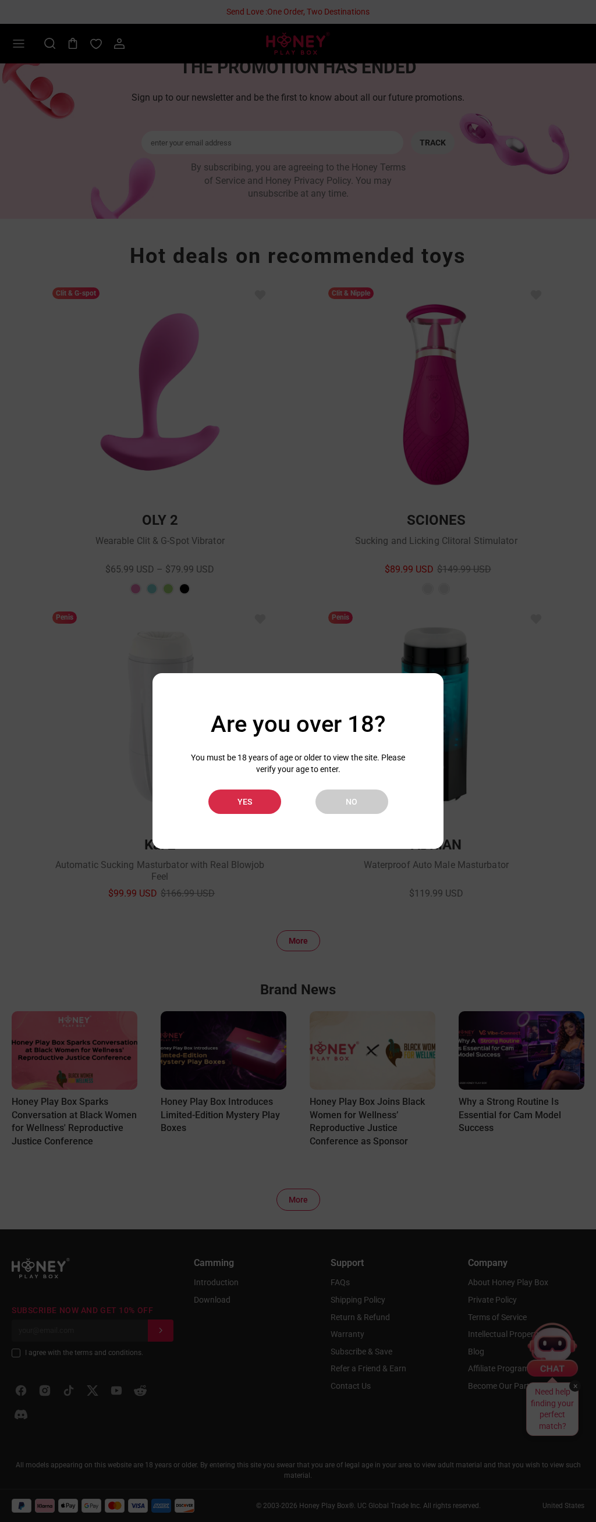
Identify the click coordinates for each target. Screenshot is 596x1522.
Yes (244, 801)
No (351, 801)
